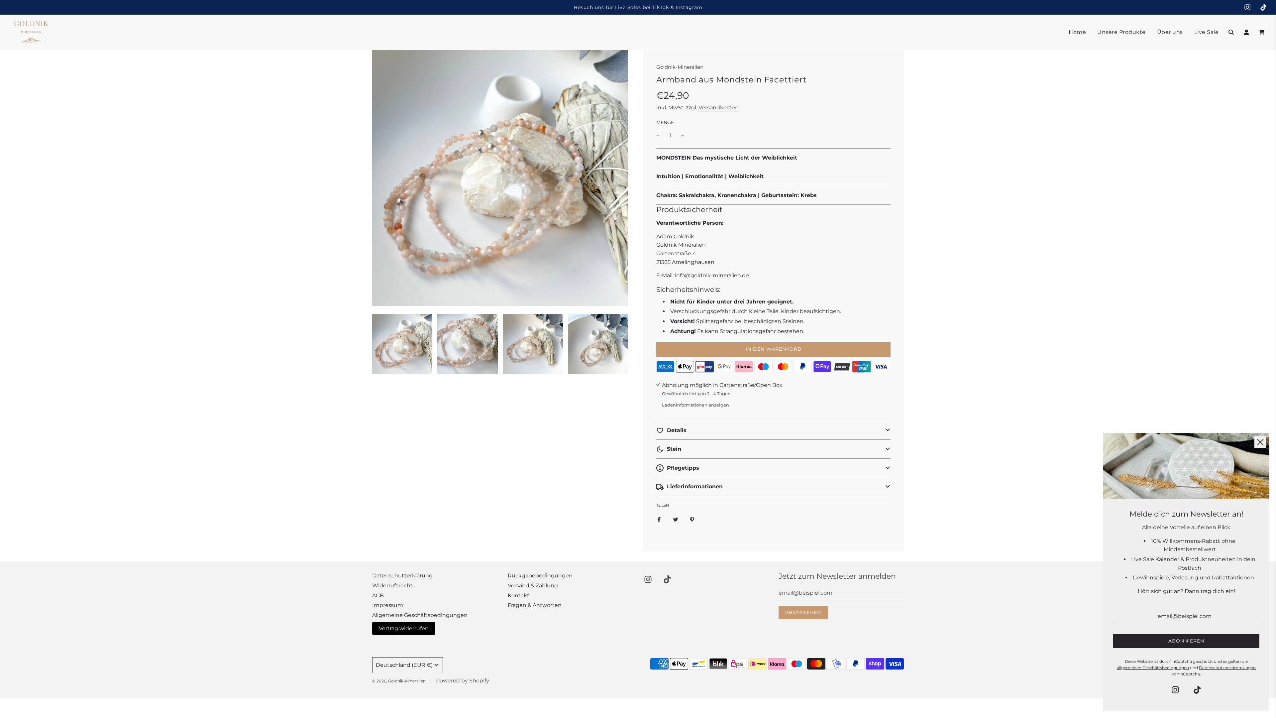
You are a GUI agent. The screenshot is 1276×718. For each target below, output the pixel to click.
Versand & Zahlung (533, 585)
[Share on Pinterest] (692, 519)
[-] (658, 136)
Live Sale (1206, 32)
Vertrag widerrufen (404, 628)
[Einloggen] (1246, 32)
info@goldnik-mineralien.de (712, 275)
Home (1077, 32)
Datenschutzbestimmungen (1227, 667)
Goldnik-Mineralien (679, 67)
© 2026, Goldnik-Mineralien (399, 680)
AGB (378, 595)
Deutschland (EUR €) (404, 665)
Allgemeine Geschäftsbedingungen (420, 615)
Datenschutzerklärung (402, 575)
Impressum (387, 605)
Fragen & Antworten (535, 605)
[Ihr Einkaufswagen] (1262, 32)
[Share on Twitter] (675, 519)
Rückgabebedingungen (540, 575)
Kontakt (518, 595)
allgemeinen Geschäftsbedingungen (1153, 667)
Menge (665, 122)
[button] (773, 430)
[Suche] (1231, 32)
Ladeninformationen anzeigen (695, 405)
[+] (683, 136)
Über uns (1170, 32)
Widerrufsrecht (392, 585)
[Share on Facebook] (659, 519)
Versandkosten (718, 107)
